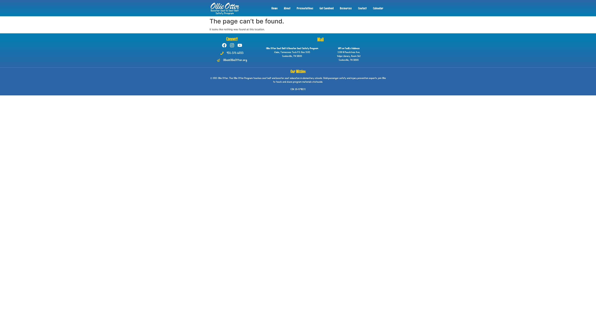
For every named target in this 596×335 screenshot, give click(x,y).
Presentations (305, 8)
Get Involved (327, 8)
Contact (362, 8)
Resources (346, 8)
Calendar (378, 8)
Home (274, 8)
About (287, 8)
